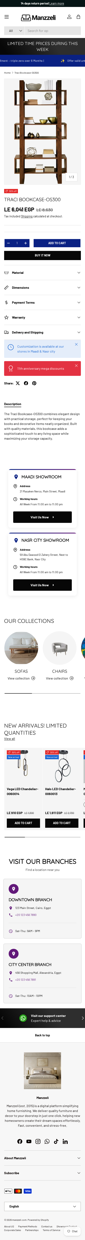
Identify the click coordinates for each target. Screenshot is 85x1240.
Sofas (21, 671)
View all (9, 738)
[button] (78, 16)
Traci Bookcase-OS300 (26, 72)
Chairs (59, 671)
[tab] (12, 403)
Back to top (42, 1035)
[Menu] (6, 16)
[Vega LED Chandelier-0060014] (23, 766)
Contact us (46, 1226)
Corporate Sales (12, 1230)
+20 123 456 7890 (26, 915)
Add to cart (57, 243)
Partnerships (32, 1230)
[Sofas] (21, 648)
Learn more (57, 3)
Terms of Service (51, 1230)
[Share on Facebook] (26, 383)
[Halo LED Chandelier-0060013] (61, 766)
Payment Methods (27, 1226)
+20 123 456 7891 (25, 979)
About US (9, 1226)
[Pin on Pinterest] (34, 383)
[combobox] (42, 30)
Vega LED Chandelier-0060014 (22, 791)
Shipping (27, 216)
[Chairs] (60, 648)
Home (7, 72)
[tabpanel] (42, 426)
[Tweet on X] (18, 383)
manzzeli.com (19, 1219)
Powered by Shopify (38, 1219)
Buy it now (42, 255)
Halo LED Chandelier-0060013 (60, 791)
